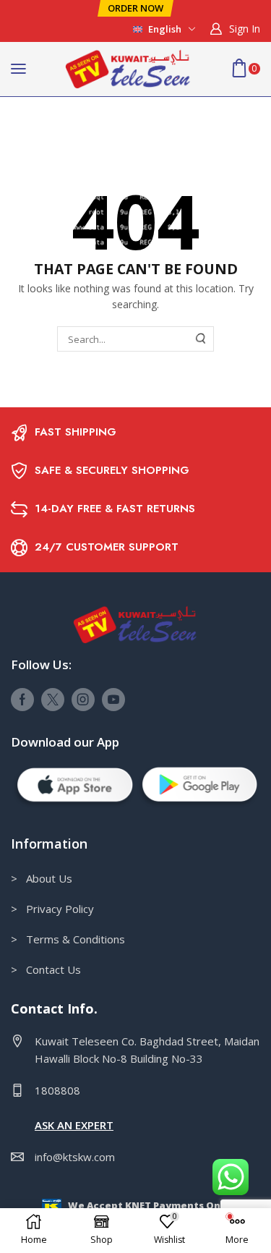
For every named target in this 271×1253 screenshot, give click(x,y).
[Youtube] (113, 699)
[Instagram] (83, 699)
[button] (135, 8)
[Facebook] (22, 699)
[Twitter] (52, 699)
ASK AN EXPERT (74, 1125)
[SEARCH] (200, 338)
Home (26, 115)
